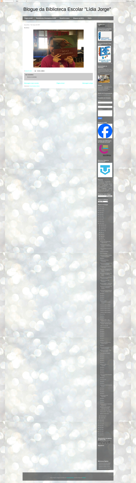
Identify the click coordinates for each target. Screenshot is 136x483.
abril (101, 238)
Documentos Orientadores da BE (46, 18)
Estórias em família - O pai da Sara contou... (105, 351)
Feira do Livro (103, 379)
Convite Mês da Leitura (105, 410)
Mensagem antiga (87, 83)
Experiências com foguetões (104, 396)
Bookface (102, 258)
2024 (100, 210)
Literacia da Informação (104, 190)
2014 (100, 423)
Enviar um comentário (32, 77)
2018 (100, 221)
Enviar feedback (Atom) (35, 86)
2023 (100, 212)
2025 (100, 208)
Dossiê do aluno (64, 18)
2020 (100, 218)
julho (101, 232)
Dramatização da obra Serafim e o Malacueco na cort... (105, 245)
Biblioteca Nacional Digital (104, 463)
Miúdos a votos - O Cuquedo (104, 365)
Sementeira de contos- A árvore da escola (105, 348)
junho (101, 234)
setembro (102, 230)
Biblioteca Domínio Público (105, 468)
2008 (100, 434)
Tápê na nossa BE (104, 325)
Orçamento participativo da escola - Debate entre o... (106, 323)
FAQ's (89, 18)
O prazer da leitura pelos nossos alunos (105, 343)
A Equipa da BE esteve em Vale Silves (106, 267)
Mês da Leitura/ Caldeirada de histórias (106, 404)
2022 (100, 214)
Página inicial (28, 18)
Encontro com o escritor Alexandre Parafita (105, 407)
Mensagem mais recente (31, 83)
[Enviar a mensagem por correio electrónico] (35, 70)
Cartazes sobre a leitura (105, 305)
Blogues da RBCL (78, 18)
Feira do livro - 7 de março (105, 411)
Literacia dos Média (102, 191)
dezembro (102, 225)
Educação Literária (108, 184)
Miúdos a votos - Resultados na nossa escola (105, 302)
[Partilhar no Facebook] (42, 71)
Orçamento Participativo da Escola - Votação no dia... (106, 291)
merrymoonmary (70, 477)
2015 (100, 422)
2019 (100, 219)
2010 (100, 431)
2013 (100, 425)
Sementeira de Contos (105, 327)
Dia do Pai (102, 314)
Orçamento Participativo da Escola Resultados (106, 264)
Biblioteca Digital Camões (104, 466)
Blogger (84, 477)
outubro (102, 228)
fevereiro (102, 416)
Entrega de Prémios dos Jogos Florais (105, 242)
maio (101, 236)
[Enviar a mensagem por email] (38, 71)
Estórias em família (104, 251)
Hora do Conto (109, 186)
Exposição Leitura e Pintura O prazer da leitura (106, 256)
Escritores (104, 185)
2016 (100, 420)
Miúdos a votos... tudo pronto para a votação (105, 320)
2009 (100, 433)
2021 (100, 216)
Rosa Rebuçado (103, 253)
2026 (100, 206)
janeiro (102, 417)
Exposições (101, 187)
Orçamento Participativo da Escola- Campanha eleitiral (106, 287)
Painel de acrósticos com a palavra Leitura (106, 278)
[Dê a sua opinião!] (39, 71)
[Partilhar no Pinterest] (44, 71)
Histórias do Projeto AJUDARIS (104, 261)
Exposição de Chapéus (105, 353)
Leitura (104, 188)
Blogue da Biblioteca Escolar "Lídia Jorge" (67, 9)
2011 (100, 429)
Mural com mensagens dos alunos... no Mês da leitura (106, 274)
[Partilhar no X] (41, 71)
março (101, 239)
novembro (102, 227)
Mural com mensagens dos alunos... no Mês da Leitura (106, 270)
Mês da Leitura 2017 (104, 413)
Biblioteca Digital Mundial (104, 464)
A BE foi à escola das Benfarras (104, 281)
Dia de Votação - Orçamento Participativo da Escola (106, 284)
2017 (100, 223)
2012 (100, 427)
